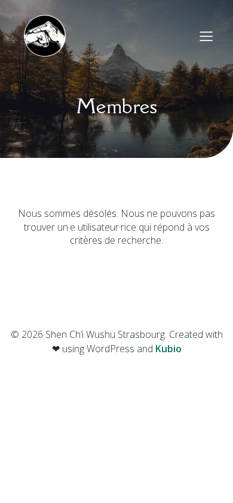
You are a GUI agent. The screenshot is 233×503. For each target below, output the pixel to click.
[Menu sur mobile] (206, 36)
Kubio (168, 348)
